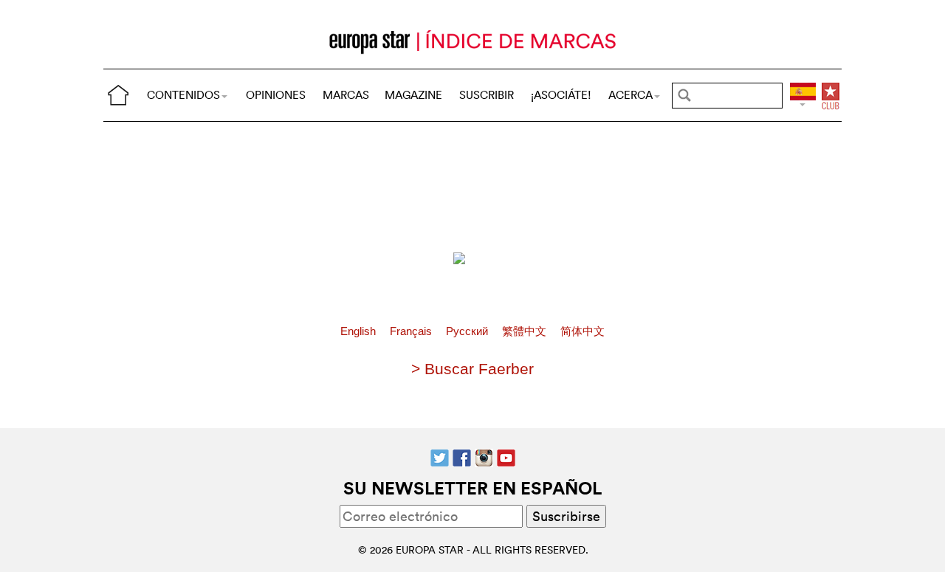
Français (412, 331)
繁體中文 (525, 331)
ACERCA (630, 95)
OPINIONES (276, 95)
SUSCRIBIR (486, 95)
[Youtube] (506, 455)
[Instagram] (484, 455)
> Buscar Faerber (472, 368)
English (359, 331)
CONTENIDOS (183, 95)
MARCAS (346, 95)
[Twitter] (439, 455)
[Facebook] (462, 455)
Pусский (468, 331)
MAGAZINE (413, 95)
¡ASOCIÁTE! (561, 95)
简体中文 (582, 331)
